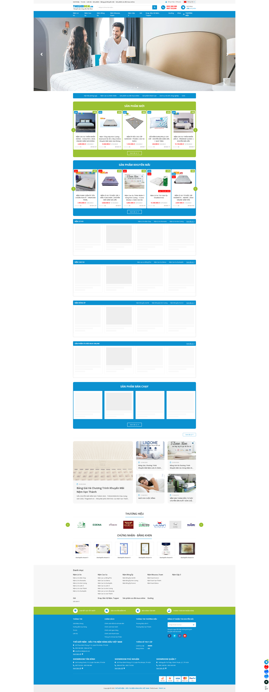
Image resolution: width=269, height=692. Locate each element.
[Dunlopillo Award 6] (187, 549)
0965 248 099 (162, 665)
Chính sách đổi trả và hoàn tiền (114, 623)
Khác (179, 13)
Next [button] (227, 54)
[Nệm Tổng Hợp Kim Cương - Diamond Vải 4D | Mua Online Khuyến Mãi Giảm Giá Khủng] (85, 122)
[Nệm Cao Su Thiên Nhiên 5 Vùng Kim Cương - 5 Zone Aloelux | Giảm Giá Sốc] (110, 181)
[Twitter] (174, 636)
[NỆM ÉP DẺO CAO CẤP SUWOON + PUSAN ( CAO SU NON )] (110, 122)
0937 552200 (171, 8)
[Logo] (83, 7)
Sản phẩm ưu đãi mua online (125, 2)
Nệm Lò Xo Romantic (160, 221)
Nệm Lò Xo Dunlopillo (79, 591)
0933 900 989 (172, 6)
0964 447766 (88, 648)
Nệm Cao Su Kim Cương (105, 588)
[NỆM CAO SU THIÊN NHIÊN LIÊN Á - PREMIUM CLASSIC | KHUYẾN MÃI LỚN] (159, 122)
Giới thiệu (76, 2)
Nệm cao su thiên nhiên (108, 96)
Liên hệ (89, 2)
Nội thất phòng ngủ (90, 96)
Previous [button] (41, 54)
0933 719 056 (130, 665)
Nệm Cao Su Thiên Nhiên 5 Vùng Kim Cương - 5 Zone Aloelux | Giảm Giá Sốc (110, 197)
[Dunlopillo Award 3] (124, 549)
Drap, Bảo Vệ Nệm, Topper (152, 14)
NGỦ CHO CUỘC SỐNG (146, 498)
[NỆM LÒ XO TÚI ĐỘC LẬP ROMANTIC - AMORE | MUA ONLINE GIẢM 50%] (159, 181)
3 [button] (137, 87)
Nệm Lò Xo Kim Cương (176, 221)
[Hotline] (266, 667)
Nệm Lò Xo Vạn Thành (80, 588)
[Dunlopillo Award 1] (82, 549)
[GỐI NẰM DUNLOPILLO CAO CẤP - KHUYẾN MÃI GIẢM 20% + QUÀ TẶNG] (134, 122)
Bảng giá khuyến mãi (107, 2)
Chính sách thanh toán (112, 633)
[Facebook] (169, 636)
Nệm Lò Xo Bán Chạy (144, 221)
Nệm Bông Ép (101, 14)
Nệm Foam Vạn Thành (154, 580)
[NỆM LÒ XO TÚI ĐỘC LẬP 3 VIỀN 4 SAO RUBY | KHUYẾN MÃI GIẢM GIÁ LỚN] (85, 181)
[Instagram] (180, 636)
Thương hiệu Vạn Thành (143, 627)
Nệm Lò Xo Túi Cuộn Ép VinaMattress (134, 196)
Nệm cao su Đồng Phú (144, 262)
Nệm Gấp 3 (131, 14)
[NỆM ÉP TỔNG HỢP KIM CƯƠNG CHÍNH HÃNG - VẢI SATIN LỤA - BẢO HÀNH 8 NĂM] (183, 122)
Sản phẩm (96, 2)
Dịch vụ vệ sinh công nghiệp (169, 96)
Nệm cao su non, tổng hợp (106, 591)
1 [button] (131, 87)
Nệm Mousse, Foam (115, 14)
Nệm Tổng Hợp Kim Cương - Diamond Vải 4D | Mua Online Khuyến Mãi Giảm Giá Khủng (85, 139)
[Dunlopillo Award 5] (166, 549)
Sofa (183, 96)
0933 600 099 (171, 665)
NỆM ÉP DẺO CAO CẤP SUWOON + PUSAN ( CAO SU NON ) (110, 139)
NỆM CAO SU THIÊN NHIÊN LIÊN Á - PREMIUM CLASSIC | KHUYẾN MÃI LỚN (159, 139)
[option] (134, 54)
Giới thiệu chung (78, 623)
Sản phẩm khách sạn (149, 96)
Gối (141, 13)
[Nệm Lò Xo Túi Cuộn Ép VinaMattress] (134, 181)
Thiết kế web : (154, 688)
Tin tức (83, 2)
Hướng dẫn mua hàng (80, 627)
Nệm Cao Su (87, 14)
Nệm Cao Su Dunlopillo (176, 262)
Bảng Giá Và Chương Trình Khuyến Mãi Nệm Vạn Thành (100, 489)
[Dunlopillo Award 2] (103, 549)
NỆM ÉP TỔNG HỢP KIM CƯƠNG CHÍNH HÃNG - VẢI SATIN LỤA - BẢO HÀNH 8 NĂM (183, 139)
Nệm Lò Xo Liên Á (78, 586)
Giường (171, 13)
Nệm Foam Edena (152, 583)
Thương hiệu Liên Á (142, 623)
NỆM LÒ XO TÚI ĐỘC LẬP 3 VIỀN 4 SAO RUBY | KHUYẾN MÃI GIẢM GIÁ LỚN (85, 197)
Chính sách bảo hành (111, 627)
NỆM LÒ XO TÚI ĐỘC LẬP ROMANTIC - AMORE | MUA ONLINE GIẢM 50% (159, 197)
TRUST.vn (162, 688)
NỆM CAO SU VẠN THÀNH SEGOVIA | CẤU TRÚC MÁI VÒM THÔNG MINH (183, 197)
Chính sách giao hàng (111, 630)
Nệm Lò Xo (76, 14)
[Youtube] (185, 636)
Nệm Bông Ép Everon (176, 303)
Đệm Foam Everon (153, 578)
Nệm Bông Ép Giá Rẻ (142, 303)
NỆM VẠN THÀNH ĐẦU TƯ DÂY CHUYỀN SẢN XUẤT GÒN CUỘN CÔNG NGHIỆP (181, 499)
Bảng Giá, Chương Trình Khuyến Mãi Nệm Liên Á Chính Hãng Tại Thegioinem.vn (149, 466)
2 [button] (134, 87)
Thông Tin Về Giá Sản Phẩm (113, 637)
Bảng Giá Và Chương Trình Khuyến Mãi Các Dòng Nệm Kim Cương (182, 466)
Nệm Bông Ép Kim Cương (159, 303)
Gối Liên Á (76, 601)
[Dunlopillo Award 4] (145, 549)
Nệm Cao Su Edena (160, 262)
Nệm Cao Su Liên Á (104, 586)
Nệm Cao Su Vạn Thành (105, 594)
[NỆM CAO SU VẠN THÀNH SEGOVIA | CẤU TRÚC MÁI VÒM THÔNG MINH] (183, 181)
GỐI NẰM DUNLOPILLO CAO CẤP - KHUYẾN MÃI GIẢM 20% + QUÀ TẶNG (134, 139)
